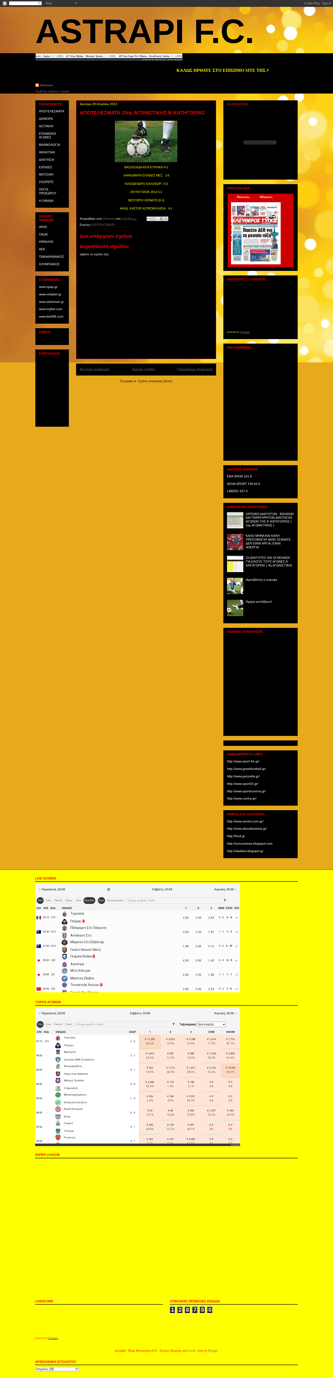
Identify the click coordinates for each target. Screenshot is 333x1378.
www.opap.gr (48, 287)
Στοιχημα (235, 1145)
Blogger (212, 1350)
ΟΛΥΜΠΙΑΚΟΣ (49, 264)
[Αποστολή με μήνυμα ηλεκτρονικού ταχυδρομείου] (149, 219)
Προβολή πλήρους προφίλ (52, 91)
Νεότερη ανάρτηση (95, 369)
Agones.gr (160, 59)
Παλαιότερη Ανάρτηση (194, 369)
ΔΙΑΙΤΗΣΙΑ (46, 159)
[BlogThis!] (153, 219)
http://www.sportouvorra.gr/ (246, 791)
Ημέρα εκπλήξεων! (259, 601)
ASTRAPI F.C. (144, 31)
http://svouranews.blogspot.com (250, 843)
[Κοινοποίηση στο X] (157, 219)
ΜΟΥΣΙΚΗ (46, 174)
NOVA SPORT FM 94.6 (243, 484)
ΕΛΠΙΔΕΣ (45, 167)
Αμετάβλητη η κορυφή (261, 579)
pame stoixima (175, 59)
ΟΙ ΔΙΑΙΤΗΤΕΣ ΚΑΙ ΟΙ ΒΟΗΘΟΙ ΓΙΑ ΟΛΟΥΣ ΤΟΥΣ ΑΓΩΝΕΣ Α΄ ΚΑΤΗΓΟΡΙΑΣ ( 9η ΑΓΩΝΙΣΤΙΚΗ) (269, 561)
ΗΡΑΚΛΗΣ (46, 241)
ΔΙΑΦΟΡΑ (46, 118)
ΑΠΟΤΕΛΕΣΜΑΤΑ (103, 224)
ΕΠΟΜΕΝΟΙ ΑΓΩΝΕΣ (47, 135)
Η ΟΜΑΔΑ (46, 200)
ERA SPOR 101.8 (239, 476)
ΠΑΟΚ (43, 234)
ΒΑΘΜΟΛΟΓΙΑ (49, 145)
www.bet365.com (51, 316)
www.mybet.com (50, 309)
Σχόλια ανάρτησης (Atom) (155, 381)
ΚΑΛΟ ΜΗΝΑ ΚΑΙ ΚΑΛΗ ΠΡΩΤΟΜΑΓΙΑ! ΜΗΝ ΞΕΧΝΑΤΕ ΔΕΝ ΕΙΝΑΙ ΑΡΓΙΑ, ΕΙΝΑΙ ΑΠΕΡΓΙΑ (268, 541)
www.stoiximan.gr (51, 302)
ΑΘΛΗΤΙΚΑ (47, 152)
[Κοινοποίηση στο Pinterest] (166, 219)
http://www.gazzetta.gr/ (243, 776)
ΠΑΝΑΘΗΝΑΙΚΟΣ (51, 256)
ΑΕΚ (42, 249)
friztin (192, 1350)
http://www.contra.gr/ (241, 798)
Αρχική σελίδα (143, 369)
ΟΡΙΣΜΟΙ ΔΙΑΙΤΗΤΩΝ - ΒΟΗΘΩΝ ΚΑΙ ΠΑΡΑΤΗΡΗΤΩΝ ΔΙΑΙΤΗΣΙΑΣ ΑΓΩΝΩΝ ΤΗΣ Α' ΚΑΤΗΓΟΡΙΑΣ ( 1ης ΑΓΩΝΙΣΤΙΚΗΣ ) (270, 519)
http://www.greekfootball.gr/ (246, 769)
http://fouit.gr (236, 836)
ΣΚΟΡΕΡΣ (46, 182)
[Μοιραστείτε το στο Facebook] (161, 219)
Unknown (46, 85)
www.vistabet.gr (50, 294)
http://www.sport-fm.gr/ (243, 761)
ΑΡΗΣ (43, 227)
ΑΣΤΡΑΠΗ (46, 126)
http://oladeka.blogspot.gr (245, 851)
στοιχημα (245, 332)
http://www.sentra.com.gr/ (245, 821)
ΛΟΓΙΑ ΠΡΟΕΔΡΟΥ (47, 191)
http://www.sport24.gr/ (242, 783)
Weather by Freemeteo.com (52, 339)
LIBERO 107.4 (237, 491)
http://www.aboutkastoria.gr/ (247, 828)
